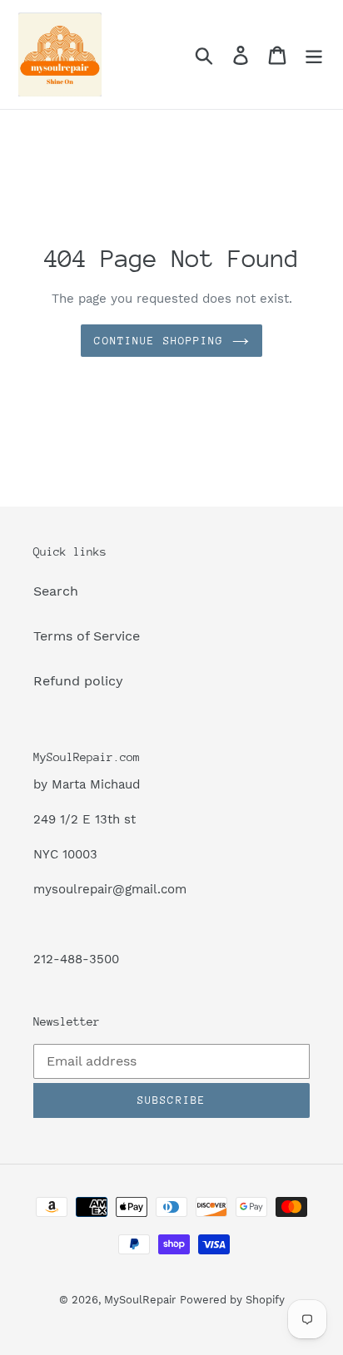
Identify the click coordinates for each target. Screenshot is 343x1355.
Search (55, 591)
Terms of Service (86, 636)
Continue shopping (158, 340)
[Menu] (314, 54)
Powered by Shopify (232, 1299)
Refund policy (78, 681)
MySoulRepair (140, 1299)
